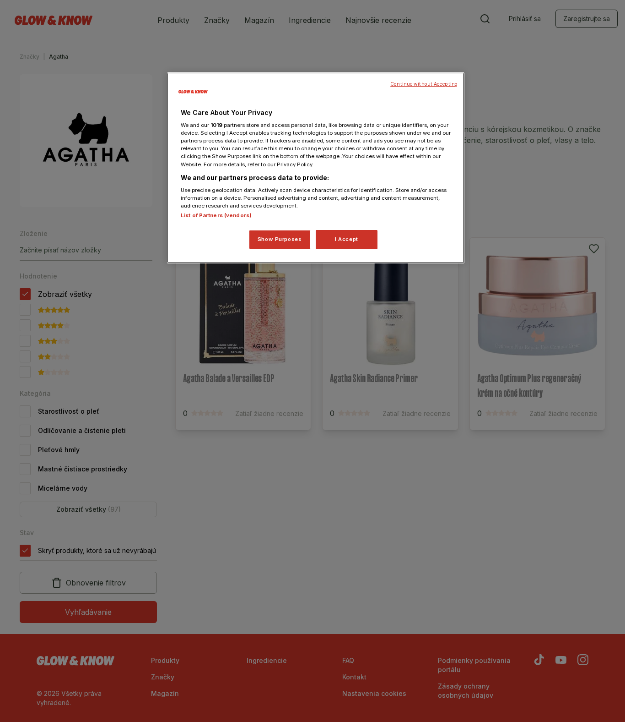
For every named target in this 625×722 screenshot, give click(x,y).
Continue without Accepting (424, 84)
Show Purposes (280, 239)
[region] (315, 168)
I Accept (346, 239)
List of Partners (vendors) (216, 215)
